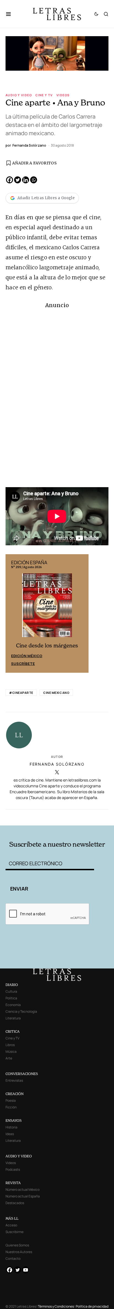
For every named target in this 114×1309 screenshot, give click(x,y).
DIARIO (12, 985)
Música (11, 1051)
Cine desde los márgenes (47, 645)
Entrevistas (14, 1080)
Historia (11, 1127)
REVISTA (13, 1183)
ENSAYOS (14, 1120)
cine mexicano (56, 693)
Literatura (13, 1018)
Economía (13, 1004)
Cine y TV (44, 95)
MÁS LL (12, 1218)
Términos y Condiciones (56, 1306)
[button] (11, 13)
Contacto (13, 1258)
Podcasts (13, 1169)
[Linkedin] (25, 179)
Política (11, 998)
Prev (12, 613)
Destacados (15, 1202)
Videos (62, 95)
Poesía (11, 1100)
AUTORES (77, 817)
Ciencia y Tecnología (21, 1011)
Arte (9, 1058)
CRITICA (13, 1031)
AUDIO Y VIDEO (19, 1156)
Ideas (10, 1133)
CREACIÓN (15, 1094)
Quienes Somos (17, 1245)
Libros (10, 1044)
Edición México (26, 655)
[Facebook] (9, 179)
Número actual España (23, 1196)
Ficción (11, 1107)
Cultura (11, 991)
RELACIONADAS (26, 817)
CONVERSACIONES (22, 1074)
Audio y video (19, 95)
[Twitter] (17, 179)
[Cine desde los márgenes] (47, 607)
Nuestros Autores (19, 1251)
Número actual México (23, 1189)
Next (81, 613)
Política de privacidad (92, 1306)
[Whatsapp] (33, 179)
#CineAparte (21, 693)
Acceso (11, 1225)
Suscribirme (15, 1231)
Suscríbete (23, 663)
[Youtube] (25, 1269)
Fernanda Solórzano (57, 764)
